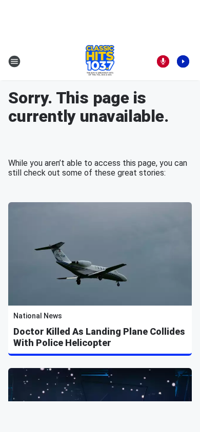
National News (37, 316)
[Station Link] (100, 61)
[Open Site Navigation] (14, 61)
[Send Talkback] (163, 61)
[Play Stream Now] (183, 61)
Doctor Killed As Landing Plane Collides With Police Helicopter (99, 337)
